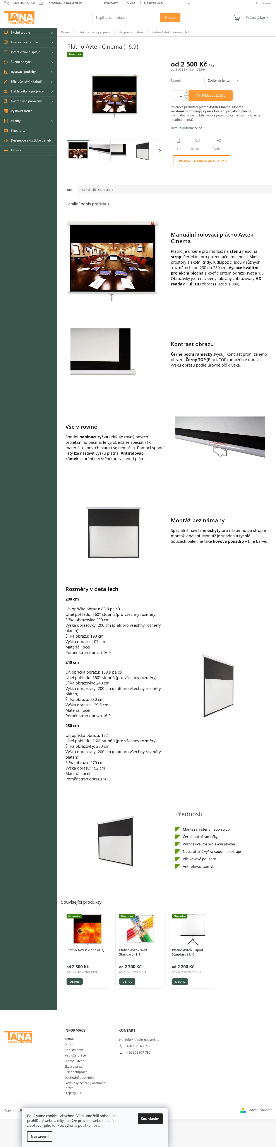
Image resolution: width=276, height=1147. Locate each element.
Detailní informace (184, 128)
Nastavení (40, 1136)
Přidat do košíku (213, 95)
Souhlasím (150, 1118)
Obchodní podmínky (79, 1077)
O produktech (74, 1061)
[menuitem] (28, 33)
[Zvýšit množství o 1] (186, 93)
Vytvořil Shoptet (260, 1110)
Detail (74, 981)
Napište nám (153, 3)
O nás (131, 3)
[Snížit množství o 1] (186, 98)
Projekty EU (72, 1093)
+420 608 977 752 (137, 1046)
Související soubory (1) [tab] (98, 190)
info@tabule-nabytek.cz (142, 1040)
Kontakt (111, 3)
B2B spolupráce (75, 1072)
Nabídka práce (75, 1055)
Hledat (170, 17)
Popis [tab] (69, 190)
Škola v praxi (73, 1066)
